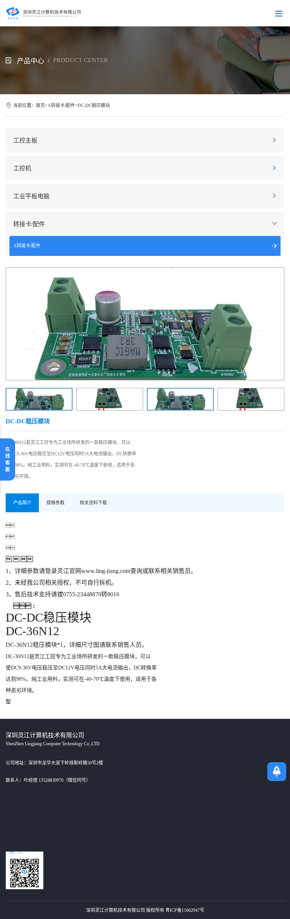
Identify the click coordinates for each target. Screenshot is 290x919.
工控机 (22, 168)
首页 (40, 105)
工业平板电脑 (31, 196)
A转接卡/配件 (61, 105)
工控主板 (25, 140)
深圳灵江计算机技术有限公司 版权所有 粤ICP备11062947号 (145, 910)
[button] (275, 324)
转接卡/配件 (29, 224)
